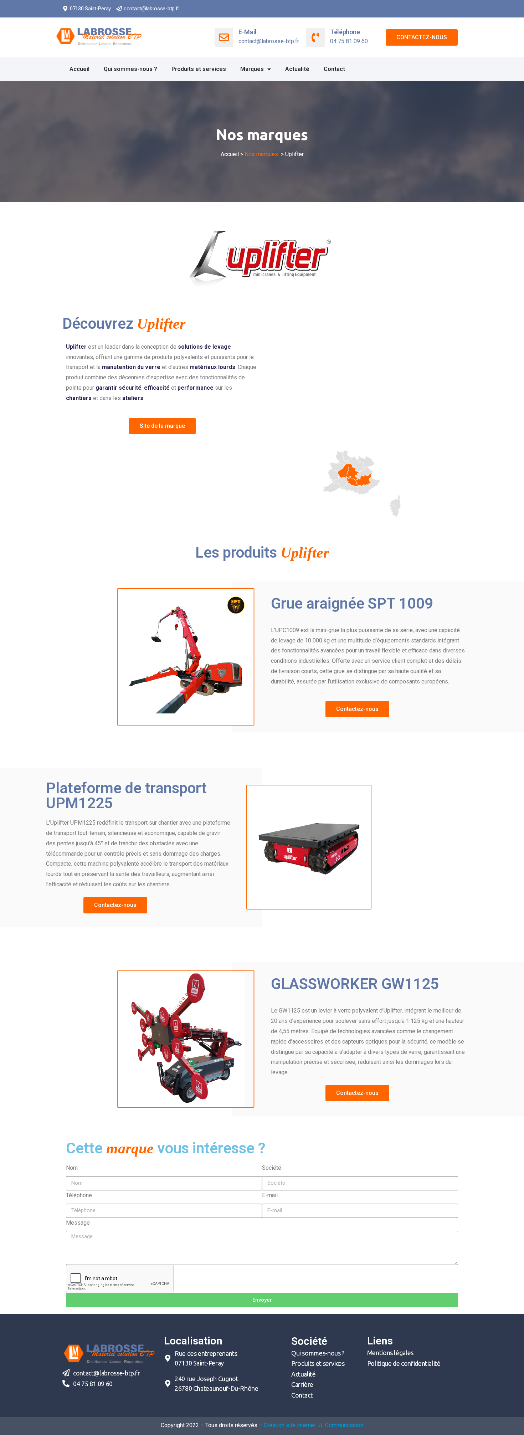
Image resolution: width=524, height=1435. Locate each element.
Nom (72, 1167)
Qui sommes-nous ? (130, 69)
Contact (334, 69)
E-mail (270, 1195)
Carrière (302, 1384)
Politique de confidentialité (404, 1363)
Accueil (79, 69)
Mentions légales (390, 1352)
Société (271, 1167)
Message (78, 1222)
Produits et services (198, 69)
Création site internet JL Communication (313, 1425)
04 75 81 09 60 (93, 1383)
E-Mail (247, 32)
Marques (252, 69)
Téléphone (345, 32)
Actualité (297, 69)
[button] (422, 37)
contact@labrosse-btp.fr (151, 8)
